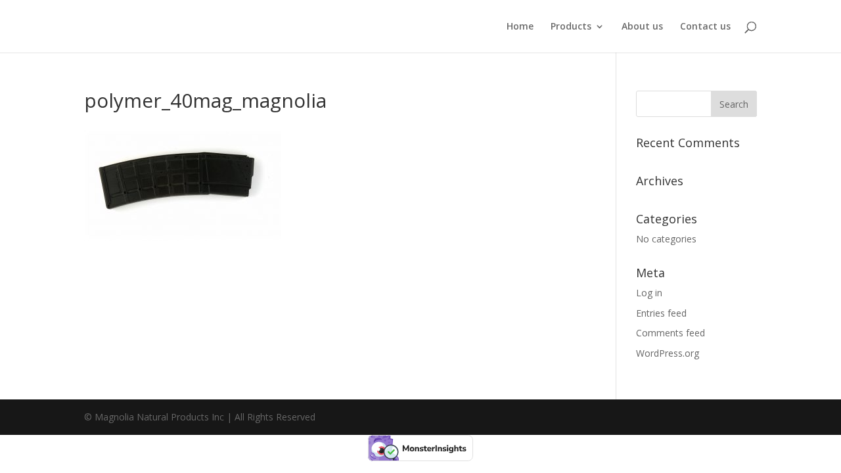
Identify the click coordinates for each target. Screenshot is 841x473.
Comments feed (670, 333)
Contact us (705, 27)
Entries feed (661, 313)
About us (642, 27)
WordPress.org (667, 353)
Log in (649, 292)
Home (520, 27)
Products (571, 27)
